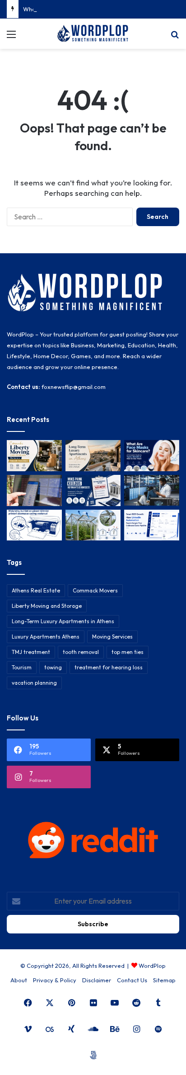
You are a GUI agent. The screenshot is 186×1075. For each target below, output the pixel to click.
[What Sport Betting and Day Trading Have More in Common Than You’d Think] (34, 490)
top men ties (128, 652)
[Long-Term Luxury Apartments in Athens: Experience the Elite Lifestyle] (93, 455)
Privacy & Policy (54, 980)
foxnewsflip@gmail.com (74, 386)
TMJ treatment (31, 652)
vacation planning (34, 682)
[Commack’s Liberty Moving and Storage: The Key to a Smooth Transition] (34, 455)
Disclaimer (96, 980)
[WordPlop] (93, 34)
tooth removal (81, 652)
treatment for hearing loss (108, 667)
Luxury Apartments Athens (45, 636)
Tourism (22, 667)
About (18, 980)
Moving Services (112, 636)
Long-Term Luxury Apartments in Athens (63, 621)
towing (53, 667)
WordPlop (152, 965)
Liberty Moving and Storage (47, 605)
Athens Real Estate (36, 590)
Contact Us (132, 980)
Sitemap (164, 980)
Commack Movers (95, 590)
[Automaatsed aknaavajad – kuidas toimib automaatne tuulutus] (93, 525)
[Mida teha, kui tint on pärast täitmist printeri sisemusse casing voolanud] (34, 525)
